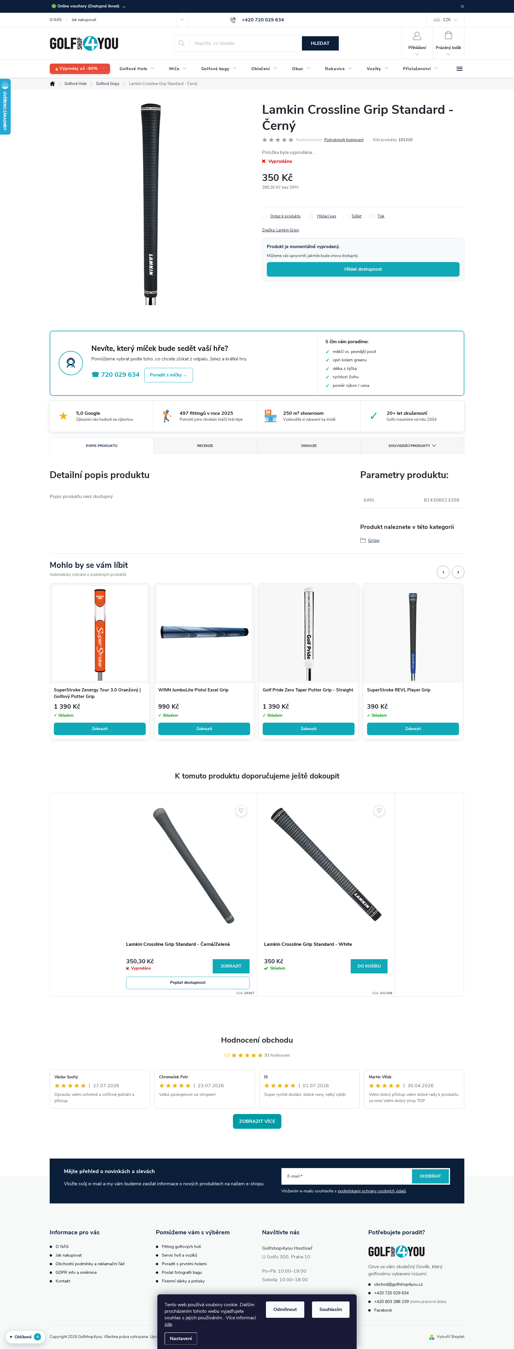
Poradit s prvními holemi (184, 1264)
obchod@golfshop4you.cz (398, 1284)
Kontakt (63, 1281)
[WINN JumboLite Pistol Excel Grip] (204, 633)
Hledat (320, 43)
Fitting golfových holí (181, 1246)
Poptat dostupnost (188, 982)
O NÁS (56, 20)
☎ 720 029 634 (115, 374)
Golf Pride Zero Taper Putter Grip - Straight (308, 690)
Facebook (383, 1310)
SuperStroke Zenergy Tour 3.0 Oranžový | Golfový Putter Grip (97, 693)
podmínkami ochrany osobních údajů (372, 1191)
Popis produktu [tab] (101, 445)
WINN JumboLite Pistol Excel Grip (193, 690)
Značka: (280, 230)
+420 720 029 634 (391, 1293)
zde (168, 1324)
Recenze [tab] (205, 445)
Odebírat (430, 1176)
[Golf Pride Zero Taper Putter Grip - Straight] (308, 633)
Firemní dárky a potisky (183, 1281)
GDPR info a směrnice (76, 1272)
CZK (447, 20)
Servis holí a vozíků (179, 1255)
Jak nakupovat (84, 20)
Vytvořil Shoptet (450, 1336)
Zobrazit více (257, 1121)
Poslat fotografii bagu (182, 1272)
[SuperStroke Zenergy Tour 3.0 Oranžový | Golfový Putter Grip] (100, 633)
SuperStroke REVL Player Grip (398, 690)
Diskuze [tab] (308, 445)
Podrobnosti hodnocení (343, 140)
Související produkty (409, 445)
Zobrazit (100, 729)
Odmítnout (285, 1309)
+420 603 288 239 (391, 1301)
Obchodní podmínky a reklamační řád (90, 1264)
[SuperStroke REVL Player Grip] (413, 633)
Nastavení (181, 1338)
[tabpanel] (188, 894)
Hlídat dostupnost (363, 269)
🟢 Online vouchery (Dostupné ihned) (88, 6)
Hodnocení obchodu (257, 1040)
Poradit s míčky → (168, 375)
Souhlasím (330, 1309)
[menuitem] (80, 69)
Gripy (374, 540)
